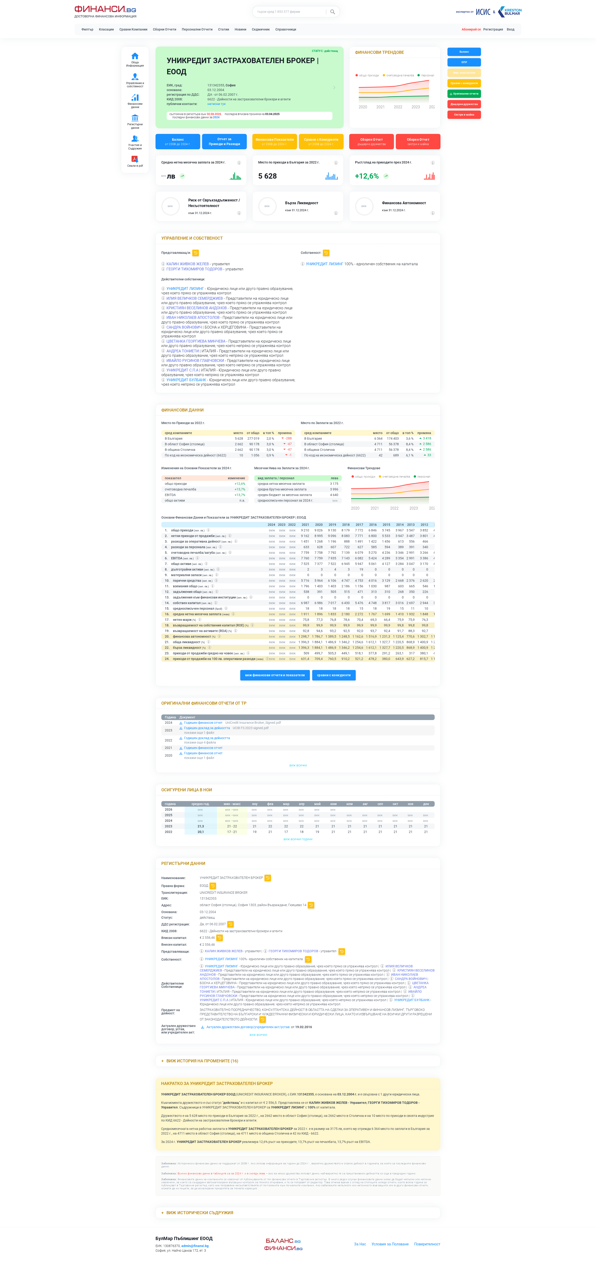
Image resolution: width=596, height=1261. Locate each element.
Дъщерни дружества (464, 104)
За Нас (360, 1244)
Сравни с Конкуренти (321, 141)
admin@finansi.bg (195, 1246)
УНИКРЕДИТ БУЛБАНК (186, 380)
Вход (511, 29)
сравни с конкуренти (334, 675)
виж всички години (298, 839)
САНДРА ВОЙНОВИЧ (184, 327)
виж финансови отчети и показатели (275, 675)
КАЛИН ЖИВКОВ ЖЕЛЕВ (187, 264)
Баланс (177, 141)
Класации (106, 29)
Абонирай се (471, 29)
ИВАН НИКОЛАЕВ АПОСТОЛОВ (193, 317)
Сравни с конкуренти (464, 83)
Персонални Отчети (197, 29)
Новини (240, 29)
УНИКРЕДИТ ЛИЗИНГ (324, 264)
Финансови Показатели (275, 141)
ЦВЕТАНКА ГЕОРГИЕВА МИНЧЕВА (195, 341)
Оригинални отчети (465, 93)
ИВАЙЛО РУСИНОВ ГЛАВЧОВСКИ (195, 360)
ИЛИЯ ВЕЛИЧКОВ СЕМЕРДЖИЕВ (194, 298)
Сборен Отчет (372, 141)
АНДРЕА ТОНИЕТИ (182, 351)
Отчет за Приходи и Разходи (224, 141)
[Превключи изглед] (334, 87)
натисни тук (216, 104)
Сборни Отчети (164, 29)
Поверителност (427, 1244)
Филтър (87, 29)
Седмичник (261, 29)
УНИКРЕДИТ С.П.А (182, 370)
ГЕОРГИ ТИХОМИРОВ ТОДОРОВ (194, 269)
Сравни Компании (133, 29)
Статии (223, 29)
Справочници (285, 29)
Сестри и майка (464, 114)
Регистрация (493, 29)
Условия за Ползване (390, 1244)
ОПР (464, 62)
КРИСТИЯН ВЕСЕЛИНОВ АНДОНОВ (196, 308)
